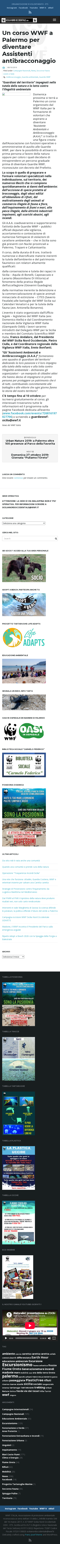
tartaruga (15, 1387)
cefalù (52, 1354)
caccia (18, 1354)
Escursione (36, 1361)
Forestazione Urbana (13, 1440)
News (33, 70)
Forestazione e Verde (13, 1428)
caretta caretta (40, 1353)
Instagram (12, 8)
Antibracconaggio (13, 77)
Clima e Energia (10, 1457)
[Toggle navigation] (54, 19)
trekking (39, 1387)
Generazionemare (33, 1369)
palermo (10, 1376)
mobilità (24, 1373)
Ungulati (6, 1445)
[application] (30, 1325)
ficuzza (52, 1365)
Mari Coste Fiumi (11, 1454)
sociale (37, 1384)
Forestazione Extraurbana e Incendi (20, 1435)
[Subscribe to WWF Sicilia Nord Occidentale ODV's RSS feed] (30, 12)
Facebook (23, 8)
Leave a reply (8, 74)
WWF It (43, 8)
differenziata (24, 1357)
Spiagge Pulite (9, 1493)
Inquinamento (9, 1449)
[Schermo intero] (54, 1338)
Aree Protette (9, 1431)
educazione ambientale (15, 1361)
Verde (19, 1391)
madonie (8, 1372)
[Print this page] (4, 67)
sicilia (28, 1384)
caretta (26, 1353)
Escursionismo (17, 1364)
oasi (30, 1373)
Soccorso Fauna (43, 70)
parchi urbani (25, 1376)
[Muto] (49, 1338)
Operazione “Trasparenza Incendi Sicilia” (21, 873)
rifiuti (47, 1380)
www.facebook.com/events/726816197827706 (29, 415)
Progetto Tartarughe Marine (17, 1484)
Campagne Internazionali (15, 1409)
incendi (49, 1369)
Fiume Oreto (11, 1369)
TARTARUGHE (27, 1387)
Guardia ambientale (30, 77)
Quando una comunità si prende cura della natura (25, 866)
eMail (50, 8)
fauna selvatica (40, 1365)
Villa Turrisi (45, 1391)
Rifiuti (5, 1467)
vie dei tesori (31, 1391)
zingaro (13, 1395)
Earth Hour (39, 1357)
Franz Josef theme (33, 1534)
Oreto (51, 1372)
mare (17, 1372)
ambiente (8, 1353)
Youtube (34, 8)
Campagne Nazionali (21, 70)
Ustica (13, 1391)
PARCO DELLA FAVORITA (42, 1377)
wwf (5, 1394)
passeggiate (17, 1380)
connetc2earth (9, 1358)
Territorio (7, 1498)
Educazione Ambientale (14, 1418)
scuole (20, 1384)
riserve (12, 1384)
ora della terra (40, 1372)
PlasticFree (34, 1380)
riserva (5, 1384)
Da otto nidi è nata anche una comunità (21, 860)
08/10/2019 (12, 67)
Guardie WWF (44, 77)
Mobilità (6, 1471)
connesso (18, 477)
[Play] (6, 1338)
